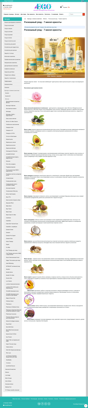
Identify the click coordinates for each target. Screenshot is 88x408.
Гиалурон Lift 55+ (10, 133)
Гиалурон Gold (9, 127)
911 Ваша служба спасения (12, 390)
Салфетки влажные (10, 68)
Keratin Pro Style (10, 275)
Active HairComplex (11, 194)
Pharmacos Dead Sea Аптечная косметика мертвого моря (13, 310)
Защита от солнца (9, 53)
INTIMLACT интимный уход (13, 266)
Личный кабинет (25, 398)
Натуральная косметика (11, 62)
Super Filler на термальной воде (12, 340)
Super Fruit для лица (11, 344)
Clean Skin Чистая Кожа (12, 223)
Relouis (7, 372)
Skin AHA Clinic (9, 327)
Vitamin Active (9, 347)
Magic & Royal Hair (10, 298)
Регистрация (34, 398)
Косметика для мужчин (11, 50)
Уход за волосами (9, 25)
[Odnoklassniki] (49, 403)
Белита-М (7, 96)
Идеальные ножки (11, 142)
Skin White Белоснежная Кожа (12, 330)
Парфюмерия (8, 81)
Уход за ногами (8, 31)
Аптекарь (8, 111)
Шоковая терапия (10, 188)
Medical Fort (8, 387)
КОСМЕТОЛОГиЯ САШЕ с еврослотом (12, 157)
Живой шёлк (9, 139)
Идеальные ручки (10, 145)
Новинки (7, 87)
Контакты (47, 14)
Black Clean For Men (11, 214)
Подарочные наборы (10, 75)
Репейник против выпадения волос (13, 174)
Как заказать (31, 14)
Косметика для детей (10, 44)
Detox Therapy (9, 241)
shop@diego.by (8, 5)
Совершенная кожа (11, 181)
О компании (54, 14)
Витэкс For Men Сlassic (12, 121)
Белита (7, 93)
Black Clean (9, 211)
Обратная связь (16, 398)
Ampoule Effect (10, 203)
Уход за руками (8, 34)
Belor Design (8, 378)
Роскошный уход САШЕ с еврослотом (12, 170)
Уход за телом (8, 37)
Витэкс (45, 18)
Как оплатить (40, 14)
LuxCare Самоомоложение (13, 284)
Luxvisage (7, 375)
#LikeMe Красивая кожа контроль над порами (12, 294)
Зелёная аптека (8, 84)
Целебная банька (10, 366)
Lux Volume (9, 281)
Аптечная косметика (10, 56)
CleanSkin (8, 220)
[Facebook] (42, 403)
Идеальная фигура (11, 148)
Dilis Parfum (8, 381)
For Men (8, 247)
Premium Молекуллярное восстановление (12, 317)
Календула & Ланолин (11, 151)
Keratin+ (8, 269)
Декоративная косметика (11, 65)
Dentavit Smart (9, 229)
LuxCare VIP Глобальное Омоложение (12, 287)
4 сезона (8, 363)
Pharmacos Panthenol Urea (12, 307)
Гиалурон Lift (9, 130)
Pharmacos (8, 304)
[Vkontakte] (39, 403)
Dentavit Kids (9, 238)
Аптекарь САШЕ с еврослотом (10, 115)
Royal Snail (8, 324)
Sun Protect (9, 337)
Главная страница (9, 14)
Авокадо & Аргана (10, 105)
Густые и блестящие (11, 136)
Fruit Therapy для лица (11, 250)
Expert (7, 244)
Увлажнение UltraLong (11, 191)
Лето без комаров (10, 164)
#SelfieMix (8, 360)
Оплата (61, 14)
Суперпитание (9, 178)
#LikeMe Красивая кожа (12, 291)
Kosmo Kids (9, 278)
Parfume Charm (9, 301)
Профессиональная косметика (12, 59)
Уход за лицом (8, 28)
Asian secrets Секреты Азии (13, 200)
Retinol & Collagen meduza (12, 321)
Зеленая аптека (9, 384)
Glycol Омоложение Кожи (12, 257)
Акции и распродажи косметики (13, 22)
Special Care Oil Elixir (11, 334)
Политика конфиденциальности (67, 398)
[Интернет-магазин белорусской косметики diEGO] (44, 7)
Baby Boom (9, 206)
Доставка (23, 14)
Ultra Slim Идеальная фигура (13, 350)
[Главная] (25, 18)
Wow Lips (8, 353)
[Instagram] (45, 403)
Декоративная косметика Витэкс (12, 102)
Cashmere (8, 217)
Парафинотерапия (10, 167)
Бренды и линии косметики (34, 18)
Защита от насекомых (10, 78)
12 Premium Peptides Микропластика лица (11, 356)
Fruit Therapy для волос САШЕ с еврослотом (13, 254)
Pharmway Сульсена (11, 314)
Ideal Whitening (9, 263)
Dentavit (8, 232)
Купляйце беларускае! (79, 404)
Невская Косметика (10, 369)
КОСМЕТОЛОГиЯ (10, 154)
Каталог (17, 14)
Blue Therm (8, 209)
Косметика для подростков (12, 47)
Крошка (8, 161)
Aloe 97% (8, 197)
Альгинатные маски (11, 108)
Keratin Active (9, 272)
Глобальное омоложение (12, 124)
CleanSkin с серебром (11, 226)
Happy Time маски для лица (13, 260)
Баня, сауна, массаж (11, 118)
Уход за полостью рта (10, 41)
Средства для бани (9, 72)
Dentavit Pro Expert (10, 235)
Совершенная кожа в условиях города (11, 184)
